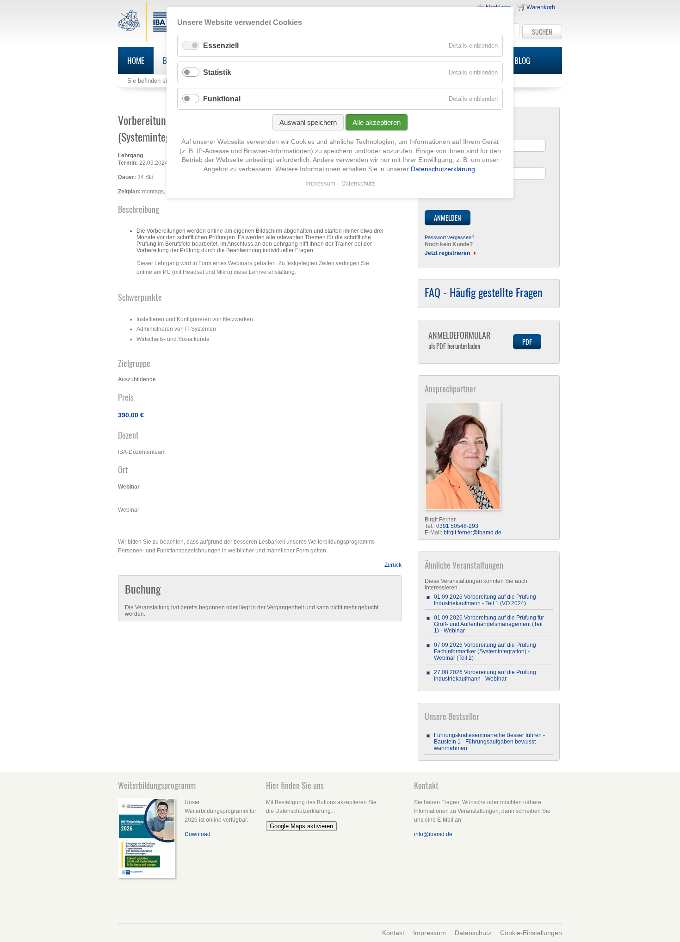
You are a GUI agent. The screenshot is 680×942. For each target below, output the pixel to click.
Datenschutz (473, 932)
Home (135, 60)
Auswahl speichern (308, 122)
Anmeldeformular (459, 340)
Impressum (429, 932)
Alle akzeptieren (376, 122)
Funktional (222, 99)
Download (197, 834)
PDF (527, 342)
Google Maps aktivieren (301, 826)
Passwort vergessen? (449, 237)
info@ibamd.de (433, 834)
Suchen (542, 32)
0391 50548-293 (457, 526)
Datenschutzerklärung (443, 169)
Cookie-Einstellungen (531, 932)
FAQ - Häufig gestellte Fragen (484, 292)
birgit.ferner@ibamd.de (472, 532)
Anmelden (447, 218)
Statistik (217, 72)
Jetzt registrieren (447, 253)
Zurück (393, 565)
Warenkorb (540, 7)
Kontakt (393, 932)
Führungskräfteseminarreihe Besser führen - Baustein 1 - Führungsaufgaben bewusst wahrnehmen (489, 741)
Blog (522, 60)
